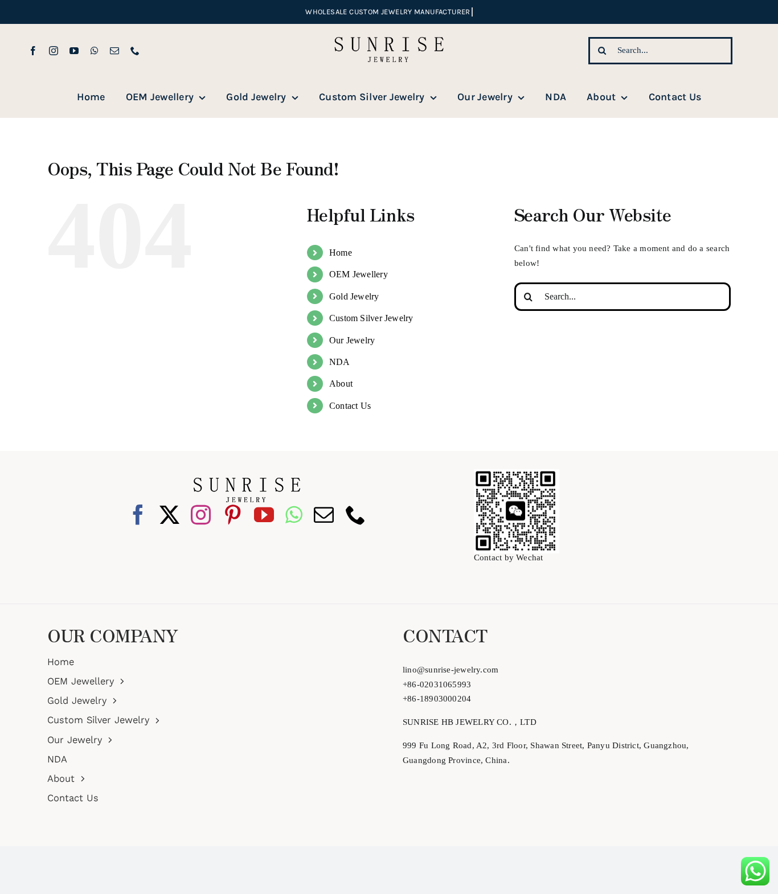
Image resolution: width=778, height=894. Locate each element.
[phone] (135, 50)
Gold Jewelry (354, 296)
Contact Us (350, 406)
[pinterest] (233, 514)
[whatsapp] (95, 50)
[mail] (114, 50)
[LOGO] (389, 27)
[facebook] (33, 50)
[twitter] (169, 514)
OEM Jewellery (358, 274)
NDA (339, 362)
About (341, 383)
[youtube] (74, 50)
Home (340, 252)
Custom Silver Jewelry (371, 318)
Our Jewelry (352, 340)
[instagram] (53, 50)
